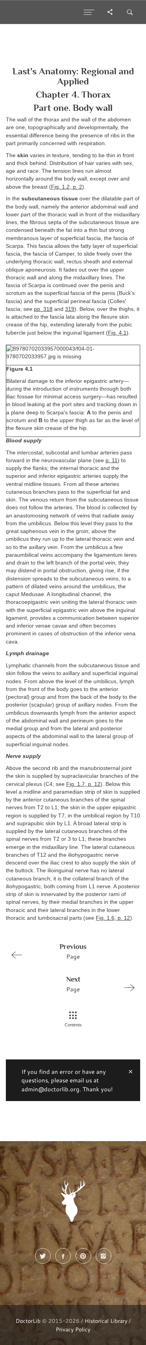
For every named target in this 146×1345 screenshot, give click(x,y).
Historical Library (105, 1320)
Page (73, 951)
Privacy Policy (73, 1329)
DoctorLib (28, 1320)
